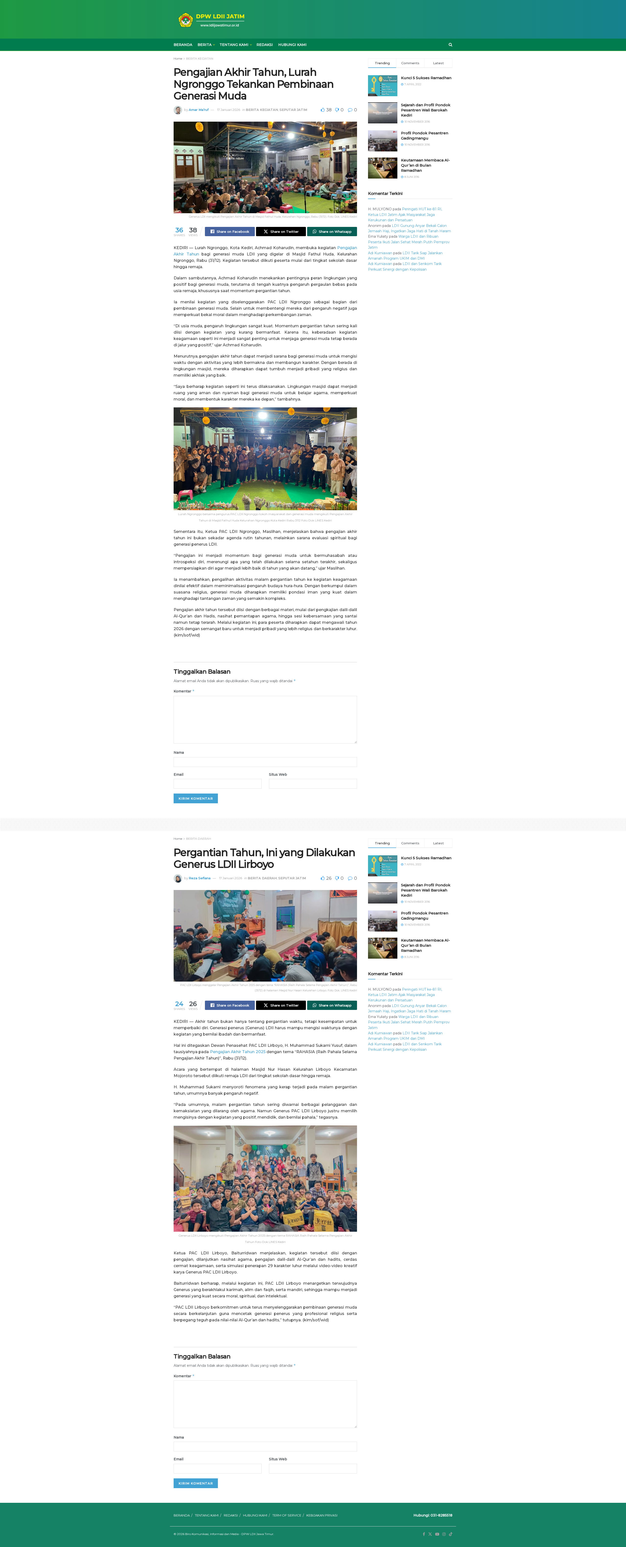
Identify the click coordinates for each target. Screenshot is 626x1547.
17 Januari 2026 (228, 110)
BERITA (205, 44)
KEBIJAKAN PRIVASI (321, 1515)
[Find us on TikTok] (450, 1534)
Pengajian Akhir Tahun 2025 (238, 1051)
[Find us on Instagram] (444, 1534)
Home (178, 58)
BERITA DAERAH (198, 838)
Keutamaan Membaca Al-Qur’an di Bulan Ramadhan (425, 165)
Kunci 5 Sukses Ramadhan (426, 77)
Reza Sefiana (200, 878)
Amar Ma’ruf (199, 110)
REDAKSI (265, 44)
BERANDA (183, 44)
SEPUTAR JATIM (293, 110)
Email (178, 774)
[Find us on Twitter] (430, 1534)
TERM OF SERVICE (286, 1515)
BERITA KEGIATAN (199, 58)
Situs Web (278, 774)
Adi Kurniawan (380, 253)
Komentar (184, 691)
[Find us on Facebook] (424, 1534)
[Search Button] (450, 45)
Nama (179, 752)
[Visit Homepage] (210, 19)
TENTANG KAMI (234, 44)
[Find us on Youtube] (437, 1534)
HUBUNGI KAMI (292, 44)
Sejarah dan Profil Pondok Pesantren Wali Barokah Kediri (425, 110)
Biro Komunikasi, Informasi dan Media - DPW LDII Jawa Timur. (229, 1534)
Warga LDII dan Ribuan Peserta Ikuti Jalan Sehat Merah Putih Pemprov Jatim (409, 242)
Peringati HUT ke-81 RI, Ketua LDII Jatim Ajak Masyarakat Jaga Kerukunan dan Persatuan (405, 214)
